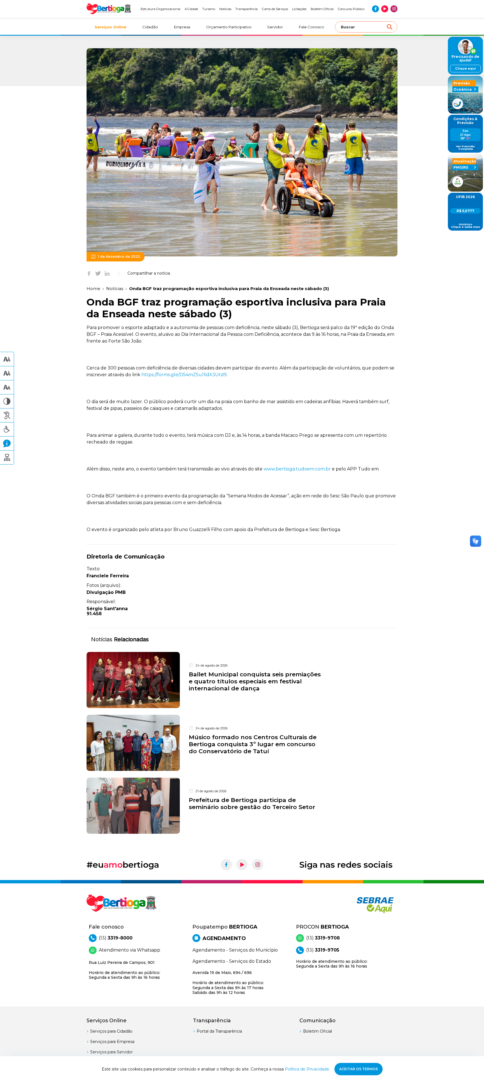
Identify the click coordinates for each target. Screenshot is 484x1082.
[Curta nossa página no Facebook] (375, 8)
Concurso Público (351, 9)
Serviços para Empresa (112, 1041)
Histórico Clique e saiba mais (465, 225)
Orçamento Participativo (229, 27)
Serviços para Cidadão (111, 1031)
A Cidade (191, 9)
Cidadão (150, 27)
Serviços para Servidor (111, 1052)
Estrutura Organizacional (160, 9)
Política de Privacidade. (307, 1069)
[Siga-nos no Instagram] (393, 8)
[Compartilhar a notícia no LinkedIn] (107, 273)
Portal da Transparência (219, 1031)
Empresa (182, 27)
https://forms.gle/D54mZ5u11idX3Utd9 (184, 374)
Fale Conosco (311, 27)
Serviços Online (110, 27)
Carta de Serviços (275, 9)
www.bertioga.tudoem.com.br (297, 469)
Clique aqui (465, 68)
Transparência (246, 9)
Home (93, 288)
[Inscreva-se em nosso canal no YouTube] (384, 8)
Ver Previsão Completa (465, 147)
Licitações (299, 9)
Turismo (208, 9)
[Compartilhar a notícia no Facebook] (89, 273)
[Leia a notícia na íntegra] (242, 680)
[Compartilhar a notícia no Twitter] (98, 273)
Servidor (275, 27)
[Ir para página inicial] (109, 8)
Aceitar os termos (358, 1069)
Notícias (225, 9)
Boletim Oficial (322, 9)
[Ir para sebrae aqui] (361, 905)
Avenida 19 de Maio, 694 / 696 (228, 982)
